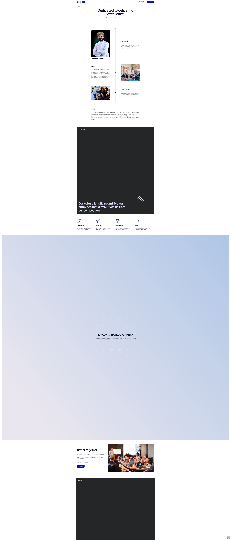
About (105, 2)
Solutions (110, 2)
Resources (120, 2)
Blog (115, 2)
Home (100, 2)
